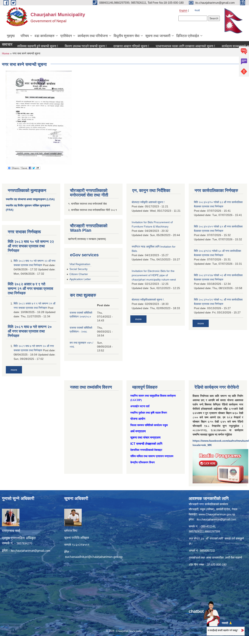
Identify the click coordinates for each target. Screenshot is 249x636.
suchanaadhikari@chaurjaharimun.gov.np (94, 556)
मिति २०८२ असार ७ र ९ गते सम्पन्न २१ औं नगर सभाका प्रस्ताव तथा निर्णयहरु (30, 288)
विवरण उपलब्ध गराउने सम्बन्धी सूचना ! (73, 46)
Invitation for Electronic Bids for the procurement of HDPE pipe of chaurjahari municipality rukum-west (154, 275)
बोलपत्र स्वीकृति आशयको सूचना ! (148, 202)
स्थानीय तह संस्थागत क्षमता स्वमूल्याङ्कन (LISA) (30, 199)
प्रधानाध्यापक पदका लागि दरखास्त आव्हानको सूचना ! (172, 46)
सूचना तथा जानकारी (157, 36)
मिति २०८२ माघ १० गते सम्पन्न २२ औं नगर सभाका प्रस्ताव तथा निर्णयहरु (31, 246)
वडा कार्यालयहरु (44, 36)
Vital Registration (79, 264)
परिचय (25, 36)
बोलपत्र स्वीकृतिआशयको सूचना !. (148, 299)
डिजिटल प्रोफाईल (187, 36)
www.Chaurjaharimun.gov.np (217, 514)
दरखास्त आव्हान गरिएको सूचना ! (118, 46)
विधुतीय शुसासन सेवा (126, 36)
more (14, 369)
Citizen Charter (78, 274)
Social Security (78, 269)
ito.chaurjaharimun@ (24, 550)
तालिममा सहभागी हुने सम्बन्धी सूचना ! (24, 46)
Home (5, 53)
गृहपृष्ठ (11, 36)
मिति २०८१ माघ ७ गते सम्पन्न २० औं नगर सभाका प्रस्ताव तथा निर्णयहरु (30, 331)
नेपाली (197, 10)
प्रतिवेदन (66, 36)
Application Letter (80, 279)
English (183, 10)
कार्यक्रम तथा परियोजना (93, 36)
